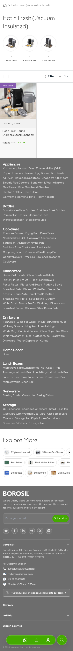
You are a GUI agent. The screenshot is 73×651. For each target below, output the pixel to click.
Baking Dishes (45, 395)
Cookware (9, 261)
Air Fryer (8, 178)
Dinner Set (9, 275)
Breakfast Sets (12, 289)
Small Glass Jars (59, 409)
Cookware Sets (12, 257)
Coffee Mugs (41, 336)
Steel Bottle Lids (36, 220)
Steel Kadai (44, 247)
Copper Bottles (38, 215)
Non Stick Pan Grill (14, 238)
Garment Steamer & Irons (19, 197)
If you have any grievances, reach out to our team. (37, 593)
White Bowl (10, 303)
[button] (36, 640)
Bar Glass (62, 331)
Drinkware (9, 340)
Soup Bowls (36, 298)
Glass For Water (26, 321)
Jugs (28, 336)
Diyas (6, 354)
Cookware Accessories (41, 238)
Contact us (8, 545)
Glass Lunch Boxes (32, 377)
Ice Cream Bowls (43, 280)
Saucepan (9, 242)
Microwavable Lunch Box (18, 382)
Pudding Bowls (53, 284)
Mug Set (31, 326)
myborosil (16, 647)
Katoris (7, 294)
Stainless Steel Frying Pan (41, 252)
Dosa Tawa (47, 233)
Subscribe (60, 518)
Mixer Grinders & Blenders (34, 187)
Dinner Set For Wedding (33, 303)
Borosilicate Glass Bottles (19, 210)
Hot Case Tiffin (50, 367)
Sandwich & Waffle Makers (47, 182)
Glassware (58, 336)
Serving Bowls (11, 395)
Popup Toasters (13, 173)
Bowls (21, 275)
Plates (27, 289)
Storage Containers (34, 409)
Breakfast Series (13, 308)
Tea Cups (9, 321)
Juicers (29, 173)
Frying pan (32, 233)
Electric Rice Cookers (16, 182)
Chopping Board (13, 252)
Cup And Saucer (28, 331)
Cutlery (50, 298)
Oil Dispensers (11, 409)
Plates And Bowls (31, 284)
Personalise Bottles (15, 215)
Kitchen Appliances (15, 168)
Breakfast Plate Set (42, 294)
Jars (42, 413)
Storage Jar (22, 418)
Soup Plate (21, 294)
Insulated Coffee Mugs (52, 321)
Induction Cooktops (27, 178)
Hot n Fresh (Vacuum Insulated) (30, 5)
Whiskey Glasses (13, 326)
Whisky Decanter (13, 336)
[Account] (48, 640)
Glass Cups (47, 331)
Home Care (31, 192)
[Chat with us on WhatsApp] (25, 640)
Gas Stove (9, 187)
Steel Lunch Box (55, 377)
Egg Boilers (42, 173)
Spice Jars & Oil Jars (15, 423)
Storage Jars (36, 423)
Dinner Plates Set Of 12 (17, 280)
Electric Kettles (12, 192)
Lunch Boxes (10, 377)
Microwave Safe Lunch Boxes (21, 367)
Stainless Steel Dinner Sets (41, 308)
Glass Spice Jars (57, 413)
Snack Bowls (10, 298)
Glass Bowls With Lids (40, 275)
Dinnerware (57, 303)
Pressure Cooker (13, 233)
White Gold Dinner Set (47, 289)
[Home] (5, 5)
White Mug (9, 331)
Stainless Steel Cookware (19, 247)
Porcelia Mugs (46, 326)
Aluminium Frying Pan (31, 242)
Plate (23, 298)
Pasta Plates (10, 284)
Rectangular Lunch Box (17, 372)
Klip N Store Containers (45, 418)
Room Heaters (46, 197)
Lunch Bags (40, 372)
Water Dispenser (13, 220)
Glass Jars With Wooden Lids (20, 413)
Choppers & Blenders (55, 178)
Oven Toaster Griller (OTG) (45, 168)
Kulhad (44, 340)
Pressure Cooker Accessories (42, 257)
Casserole (28, 395)
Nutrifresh (57, 173)
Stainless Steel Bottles (51, 210)
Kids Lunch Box (59, 372)
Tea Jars (8, 418)
